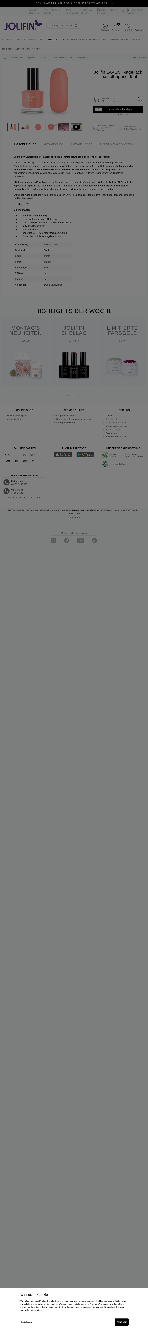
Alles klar (122, 1322)
